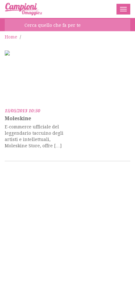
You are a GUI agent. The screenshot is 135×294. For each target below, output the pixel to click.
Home (11, 36)
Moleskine (18, 118)
